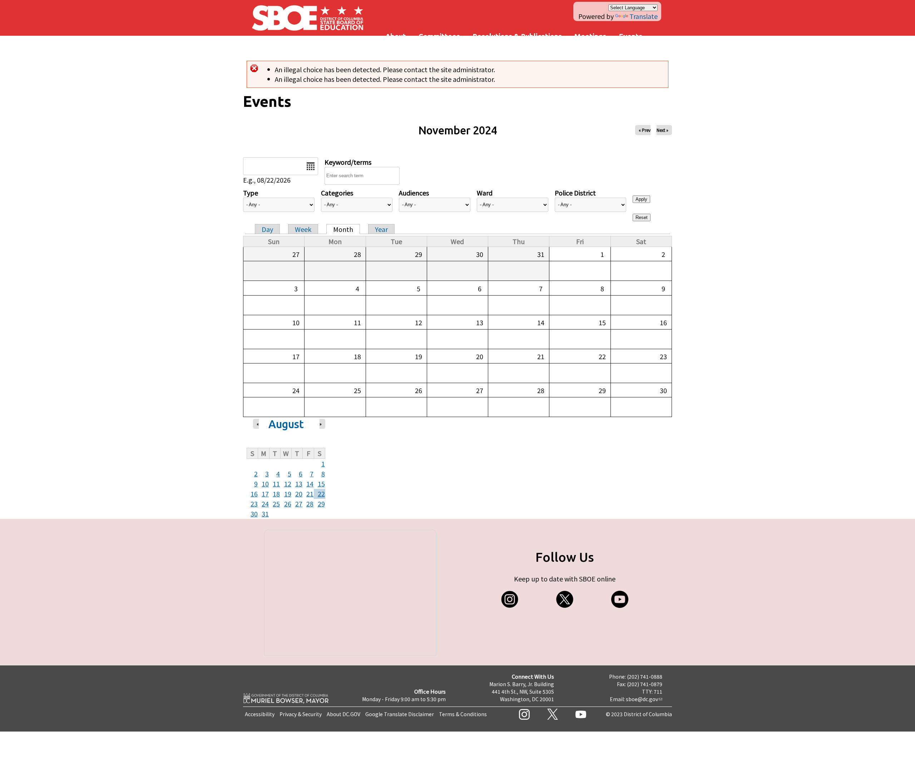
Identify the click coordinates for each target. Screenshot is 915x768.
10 (265, 483)
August (286, 424)
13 (298, 483)
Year (381, 229)
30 (254, 513)
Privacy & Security (301, 714)
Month (343, 229)
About (395, 36)
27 (298, 503)
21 (309, 493)
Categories (337, 192)
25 (276, 503)
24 (265, 503)
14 (309, 483)
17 (265, 493)
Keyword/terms (348, 162)
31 (265, 513)
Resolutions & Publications (517, 36)
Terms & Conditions (463, 714)
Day (267, 229)
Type (250, 192)
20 (298, 493)
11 (276, 483)
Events (630, 36)
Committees (439, 36)
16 (254, 493)
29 (321, 503)
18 (276, 493)
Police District (575, 192)
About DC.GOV (343, 714)
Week (303, 229)
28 (309, 503)
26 (287, 503)
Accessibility (259, 714)
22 (321, 493)
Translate (643, 16)
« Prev (645, 130)
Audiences (414, 192)
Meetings (590, 36)
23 (254, 503)
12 (287, 483)
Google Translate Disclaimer (399, 714)
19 (287, 493)
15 (321, 483)
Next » (662, 130)
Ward (485, 192)
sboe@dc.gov (642, 699)
